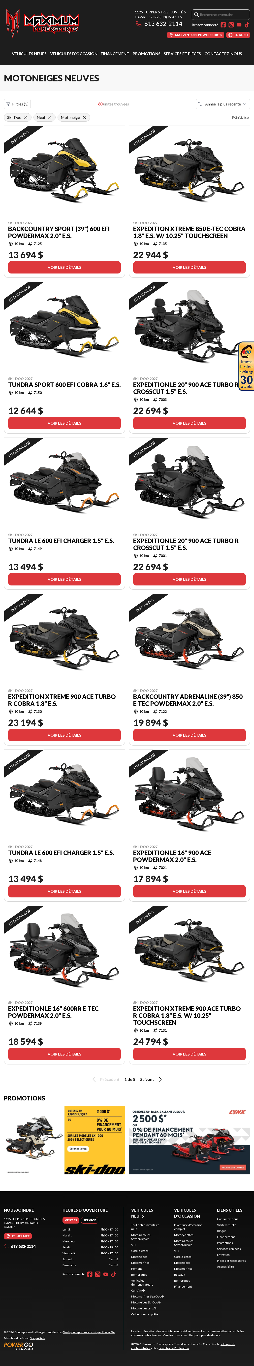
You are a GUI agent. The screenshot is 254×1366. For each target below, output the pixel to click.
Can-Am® (138, 1290)
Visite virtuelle (226, 1225)
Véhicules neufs (29, 53)
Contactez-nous (223, 53)
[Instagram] (231, 25)
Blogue (221, 1231)
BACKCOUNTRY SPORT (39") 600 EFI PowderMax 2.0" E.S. (59, 232)
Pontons (136, 1268)
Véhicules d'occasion (73, 53)
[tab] (71, 1220)
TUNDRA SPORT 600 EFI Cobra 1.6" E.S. (64, 384)
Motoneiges (139, 1257)
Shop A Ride (37, 1338)
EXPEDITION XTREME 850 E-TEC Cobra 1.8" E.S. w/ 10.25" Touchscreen (189, 232)
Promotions (146, 53)
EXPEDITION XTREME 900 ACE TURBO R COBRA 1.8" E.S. (62, 700)
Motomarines (140, 1262)
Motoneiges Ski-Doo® (145, 1302)
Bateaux (179, 1274)
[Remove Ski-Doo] (25, 117)
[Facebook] (223, 25)
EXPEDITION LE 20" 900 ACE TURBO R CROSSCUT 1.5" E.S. (186, 388)
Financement (115, 53)
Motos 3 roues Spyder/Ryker (141, 1237)
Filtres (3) (20, 104)
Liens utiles (229, 1210)
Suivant (147, 1079)
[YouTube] (239, 25)
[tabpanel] (90, 1247)
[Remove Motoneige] (84, 117)
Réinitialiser (241, 117)
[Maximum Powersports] (42, 24)
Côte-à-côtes (140, 1251)
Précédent (110, 1079)
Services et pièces (182, 53)
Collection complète (144, 1314)
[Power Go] (60, 1346)
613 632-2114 (163, 23)
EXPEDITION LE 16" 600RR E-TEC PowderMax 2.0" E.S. (53, 1012)
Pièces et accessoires (231, 1261)
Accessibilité (225, 1266)
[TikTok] (247, 25)
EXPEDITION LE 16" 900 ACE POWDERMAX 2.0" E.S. (172, 856)
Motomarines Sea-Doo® (147, 1296)
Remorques (139, 1274)
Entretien (223, 1255)
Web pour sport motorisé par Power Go (89, 1332)
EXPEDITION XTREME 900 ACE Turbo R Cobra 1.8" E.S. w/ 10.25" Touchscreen (187, 1015)
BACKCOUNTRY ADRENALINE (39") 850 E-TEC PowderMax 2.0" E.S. (188, 700)
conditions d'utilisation (174, 1348)
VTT (134, 1245)
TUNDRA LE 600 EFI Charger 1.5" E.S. (61, 540)
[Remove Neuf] (49, 117)
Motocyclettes (183, 1235)
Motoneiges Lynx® (143, 1308)
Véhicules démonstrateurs (142, 1282)
